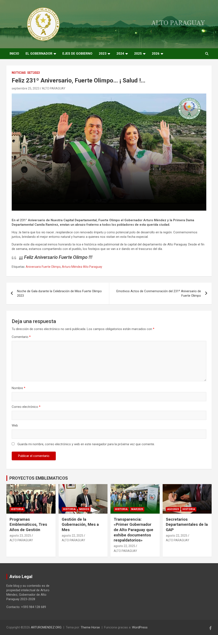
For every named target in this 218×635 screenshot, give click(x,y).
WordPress (140, 627)
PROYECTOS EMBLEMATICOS (38, 478)
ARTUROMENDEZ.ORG (46, 627)
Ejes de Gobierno (77, 53)
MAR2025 (137, 509)
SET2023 (33, 72)
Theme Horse (90, 627)
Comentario (21, 337)
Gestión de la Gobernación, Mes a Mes (80, 524)
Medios (84, 509)
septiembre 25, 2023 (25, 88)
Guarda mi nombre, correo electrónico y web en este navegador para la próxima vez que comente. (86, 444)
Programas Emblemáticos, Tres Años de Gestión (28, 524)
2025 (138, 53)
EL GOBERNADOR (39, 53)
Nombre (18, 388)
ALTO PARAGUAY (53, 88)
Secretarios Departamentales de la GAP (187, 524)
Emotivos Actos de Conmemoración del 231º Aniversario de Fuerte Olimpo (158, 293)
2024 (120, 53)
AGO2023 (173, 509)
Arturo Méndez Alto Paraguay (82, 266)
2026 (155, 53)
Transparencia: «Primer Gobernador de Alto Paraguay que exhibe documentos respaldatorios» (133, 530)
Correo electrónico (26, 407)
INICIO (14, 53)
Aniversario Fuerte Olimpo (43, 266)
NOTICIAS (19, 72)
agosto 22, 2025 (72, 535)
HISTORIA (17, 509)
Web (15, 425)
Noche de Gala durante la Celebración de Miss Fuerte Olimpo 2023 (59, 293)
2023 (102, 53)
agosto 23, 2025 (20, 535)
